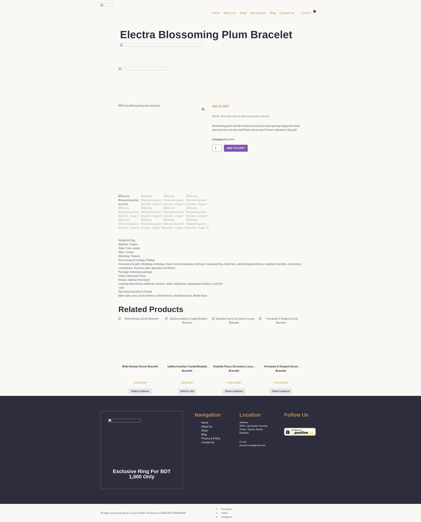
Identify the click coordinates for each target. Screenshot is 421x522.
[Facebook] (285, 422)
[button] (203, 109)
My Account (258, 13)
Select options (140, 391)
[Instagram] (295, 422)
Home (216, 13)
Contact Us (287, 13)
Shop (243, 13)
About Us (229, 13)
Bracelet (226, 116)
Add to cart (236, 148)
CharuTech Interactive (173, 512)
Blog (273, 13)
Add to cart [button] (187, 391)
